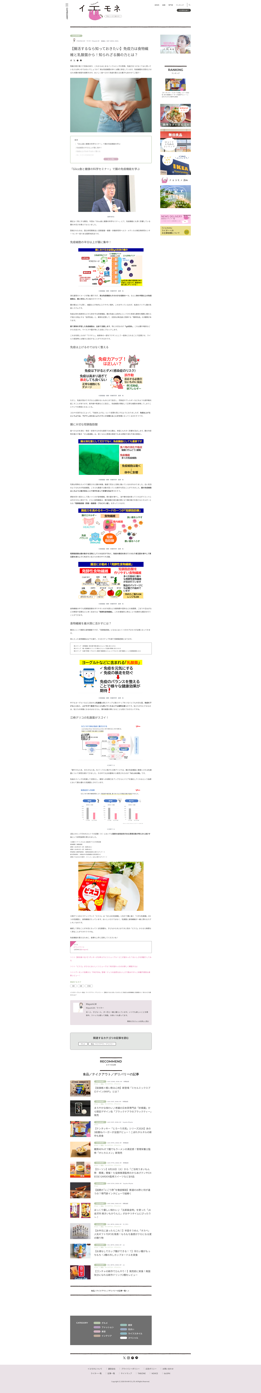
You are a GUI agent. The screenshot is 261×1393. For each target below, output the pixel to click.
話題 (81, 986)
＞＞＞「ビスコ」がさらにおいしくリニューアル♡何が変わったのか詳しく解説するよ (104, 966)
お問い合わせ (168, 1368)
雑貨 (130, 1325)
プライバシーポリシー (130, 1368)
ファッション (108, 1327)
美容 (104, 1331)
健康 (73, 986)
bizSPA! (167, 1373)
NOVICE (155, 1373)
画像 (163, 5)
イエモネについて (95, 1368)
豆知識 (89, 986)
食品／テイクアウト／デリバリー (102, 1044)
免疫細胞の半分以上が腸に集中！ (88, 147)
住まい (131, 1329)
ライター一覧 (96, 1373)
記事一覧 (111, 1373)
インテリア (107, 1336)
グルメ (83, 1044)
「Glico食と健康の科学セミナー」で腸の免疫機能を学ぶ (97, 144)
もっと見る (111, 159)
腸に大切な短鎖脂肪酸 (84, 155)
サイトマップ (126, 1373)
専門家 (170, 5)
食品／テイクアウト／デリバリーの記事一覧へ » (110, 1291)
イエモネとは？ (184, 10)
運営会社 (111, 1368)
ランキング (180, 5)
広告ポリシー (151, 1368)
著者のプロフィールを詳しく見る (138, 1021)
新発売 (157, 5)
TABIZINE (142, 1373)
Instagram (84, 949)
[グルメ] (111, 36)
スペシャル (133, 1338)
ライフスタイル (135, 1333)
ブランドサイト (78, 947)
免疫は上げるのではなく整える (88, 151)
